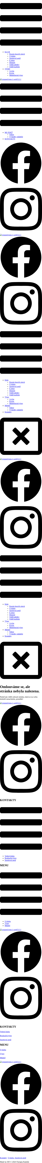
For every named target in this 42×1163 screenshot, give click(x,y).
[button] (21, 24)
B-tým (11, 73)
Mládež (7, 406)
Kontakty (8, 412)
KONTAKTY (10, 139)
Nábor (11, 135)
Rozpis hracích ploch (17, 54)
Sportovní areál (15, 58)
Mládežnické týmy (16, 75)
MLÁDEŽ (9, 132)
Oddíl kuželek (14, 67)
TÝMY (7, 69)
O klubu (12, 56)
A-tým (11, 71)
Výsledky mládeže (16, 137)
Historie (12, 63)
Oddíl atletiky (14, 65)
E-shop (12, 60)
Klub (6, 380)
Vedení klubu (9, 856)
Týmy (7, 397)
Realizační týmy (11, 858)
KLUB (7, 52)
